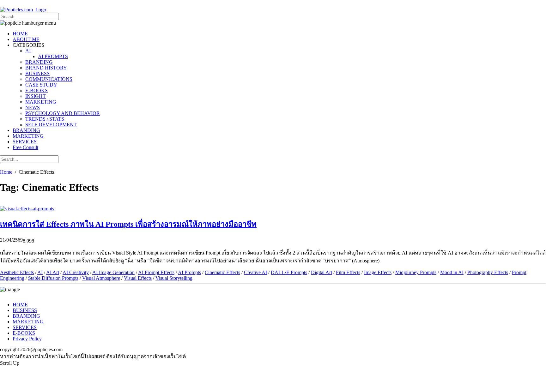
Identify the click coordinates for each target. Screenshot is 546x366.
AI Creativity (76, 272)
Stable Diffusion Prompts (53, 278)
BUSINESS (37, 73)
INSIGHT (35, 96)
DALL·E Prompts (289, 272)
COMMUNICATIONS (48, 79)
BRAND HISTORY (46, 67)
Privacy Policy (27, 338)
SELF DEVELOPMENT (51, 124)
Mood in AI (452, 272)
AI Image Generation (113, 272)
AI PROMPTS (53, 56)
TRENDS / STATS (44, 119)
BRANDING (39, 62)
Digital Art (321, 272)
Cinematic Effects (222, 272)
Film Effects (348, 272)
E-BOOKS (36, 90)
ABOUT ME (26, 39)
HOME (20, 33)
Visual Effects (138, 278)
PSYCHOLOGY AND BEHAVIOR (62, 113)
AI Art (52, 272)
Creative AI (255, 272)
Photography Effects (487, 272)
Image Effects (377, 272)
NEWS (32, 107)
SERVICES (25, 141)
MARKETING (40, 102)
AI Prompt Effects (156, 272)
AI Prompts (189, 272)
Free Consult (25, 147)
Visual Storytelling (173, 278)
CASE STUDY (41, 84)
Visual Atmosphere (101, 278)
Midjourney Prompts (415, 272)
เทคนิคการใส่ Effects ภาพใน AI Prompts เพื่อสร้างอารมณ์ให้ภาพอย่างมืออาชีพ (128, 224)
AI (28, 50)
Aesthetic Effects (17, 272)
